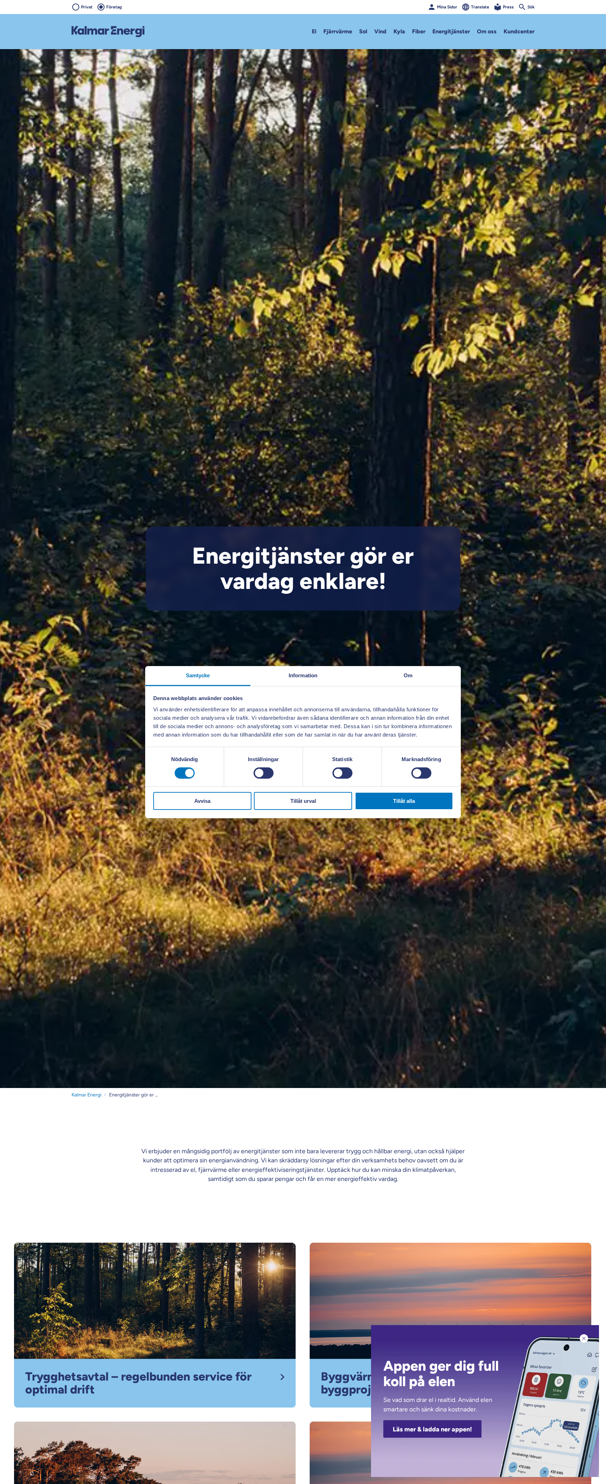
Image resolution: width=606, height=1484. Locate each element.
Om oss (487, 31)
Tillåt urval (303, 801)
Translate (480, 7)
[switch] (264, 773)
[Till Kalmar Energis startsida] (108, 31)
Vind (380, 31)
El (314, 31)
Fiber (418, 31)
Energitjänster (451, 31)
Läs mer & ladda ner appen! (432, 1429)
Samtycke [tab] (198, 675)
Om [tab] (408, 675)
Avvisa (202, 801)
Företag (114, 7)
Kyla (399, 31)
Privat (87, 7)
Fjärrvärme (337, 31)
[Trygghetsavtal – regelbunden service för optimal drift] (155, 1324)
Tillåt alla (404, 801)
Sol (363, 31)
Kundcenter (519, 31)
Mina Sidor (447, 7)
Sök (530, 7)
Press (508, 7)
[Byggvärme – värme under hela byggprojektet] (450, 1324)
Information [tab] (303, 675)
